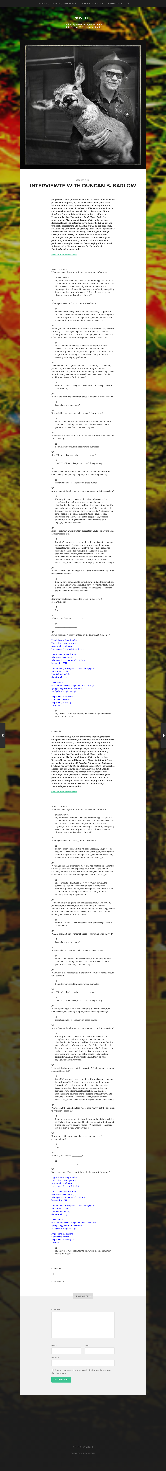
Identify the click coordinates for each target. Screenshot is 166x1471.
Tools (98, 4)
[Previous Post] (2, 735)
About (54, 4)
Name (54, 1345)
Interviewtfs (59, 1281)
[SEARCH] (128, 4)
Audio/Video (114, 4)
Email (88, 1345)
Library (84, 4)
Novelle (83, 18)
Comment (56, 1310)
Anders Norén (88, 1453)
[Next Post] (163, 735)
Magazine (69, 4)
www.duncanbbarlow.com (64, 254)
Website (55, 1358)
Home (42, 4)
